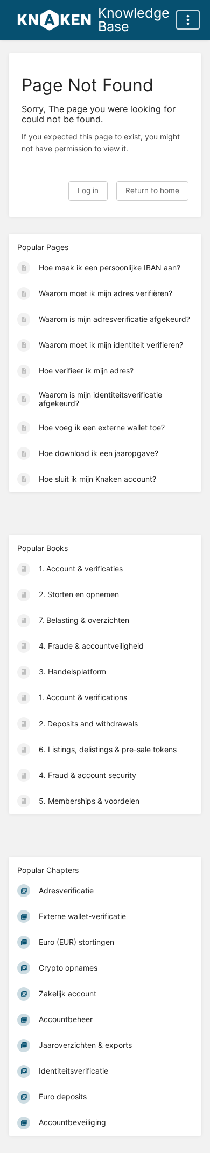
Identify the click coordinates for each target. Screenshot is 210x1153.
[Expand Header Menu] (188, 20)
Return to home (152, 190)
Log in (88, 190)
